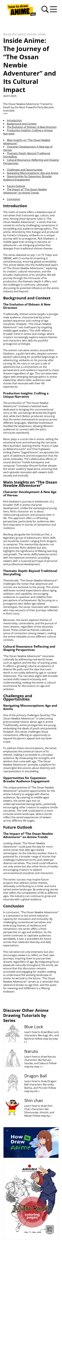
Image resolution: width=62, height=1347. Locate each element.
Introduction (14, 120)
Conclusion (13, 199)
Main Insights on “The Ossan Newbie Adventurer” (26, 141)
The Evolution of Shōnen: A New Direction (32, 127)
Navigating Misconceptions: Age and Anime (32, 173)
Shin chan (33, 1100)
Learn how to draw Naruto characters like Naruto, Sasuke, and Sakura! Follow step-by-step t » (40, 1061)
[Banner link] (31, 1142)
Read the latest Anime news (24, 34)
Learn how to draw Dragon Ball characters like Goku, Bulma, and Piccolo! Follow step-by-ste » (40, 1086)
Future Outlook (16, 186)
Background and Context (22, 123)
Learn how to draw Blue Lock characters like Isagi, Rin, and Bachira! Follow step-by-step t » (41, 1037)
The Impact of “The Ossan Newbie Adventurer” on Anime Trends (25, 191)
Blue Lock (33, 1027)
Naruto (31, 1051)
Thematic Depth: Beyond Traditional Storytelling (26, 155)
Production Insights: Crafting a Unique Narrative (28, 132)
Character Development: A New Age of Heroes (27, 148)
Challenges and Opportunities (25, 169)
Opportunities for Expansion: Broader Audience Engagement (27, 178)
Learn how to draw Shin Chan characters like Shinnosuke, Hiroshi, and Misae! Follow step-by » (39, 1110)
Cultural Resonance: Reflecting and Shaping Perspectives (31, 161)
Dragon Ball (35, 1076)
